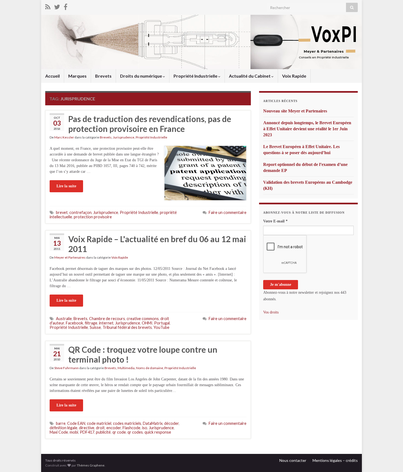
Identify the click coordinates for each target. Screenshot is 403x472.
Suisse (95, 327)
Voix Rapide (294, 75)
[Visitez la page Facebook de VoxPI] (65, 6)
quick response (157, 432)
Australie (64, 318)
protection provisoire (93, 216)
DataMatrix (153, 423)
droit (100, 427)
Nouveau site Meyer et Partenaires (295, 111)
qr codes (135, 432)
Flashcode (131, 427)
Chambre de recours (107, 318)
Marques (77, 75)
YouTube (161, 327)
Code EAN (76, 423)
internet (106, 323)
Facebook (74, 323)
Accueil (52, 75)
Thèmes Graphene (90, 465)
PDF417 (87, 432)
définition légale (63, 427)
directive (86, 427)
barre (61, 423)
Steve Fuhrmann (66, 368)
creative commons (143, 318)
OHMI (147, 323)
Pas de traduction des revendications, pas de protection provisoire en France (149, 124)
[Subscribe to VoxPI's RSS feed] (47, 6)
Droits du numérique (141, 75)
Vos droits (271, 312)
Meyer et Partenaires (70, 257)
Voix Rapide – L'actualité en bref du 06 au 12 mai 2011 (157, 244)
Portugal (162, 323)
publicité (103, 432)
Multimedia (126, 368)
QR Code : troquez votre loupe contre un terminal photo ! (142, 354)
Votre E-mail (275, 221)
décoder (171, 423)
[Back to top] (391, 460)
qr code (119, 432)
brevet (62, 212)
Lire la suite (66, 186)
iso (144, 427)
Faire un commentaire (227, 212)
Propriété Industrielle (196, 75)
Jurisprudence (123, 137)
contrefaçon (80, 212)
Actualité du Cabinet (250, 75)
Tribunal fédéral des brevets (127, 327)
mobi (74, 432)
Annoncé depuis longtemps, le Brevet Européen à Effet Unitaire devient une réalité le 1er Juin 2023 (307, 128)
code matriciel (99, 423)
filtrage (91, 323)
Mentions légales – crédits (335, 460)
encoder (113, 427)
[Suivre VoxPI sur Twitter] (57, 6)
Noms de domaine (149, 368)
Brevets (103, 75)
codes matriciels (127, 423)
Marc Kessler (64, 137)
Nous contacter (292, 460)
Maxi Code (59, 432)
